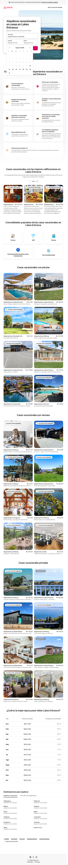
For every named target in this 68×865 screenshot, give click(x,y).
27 (19, 69)
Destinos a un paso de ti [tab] (10, 795)
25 (13, 69)
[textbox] (14, 43)
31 (9, 73)
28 (23, 69)
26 (16, 69)
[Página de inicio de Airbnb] (8, 7)
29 (26, 69)
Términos (37, 862)
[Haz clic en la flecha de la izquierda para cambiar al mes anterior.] (9, 47)
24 (9, 69)
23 (30, 66)
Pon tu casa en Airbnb (55, 7)
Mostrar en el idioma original (50, 2)
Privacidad (30, 862)
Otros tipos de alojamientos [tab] (28, 795)
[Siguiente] (37, 181)
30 (30, 69)
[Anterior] (29, 181)
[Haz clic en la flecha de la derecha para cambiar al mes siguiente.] (29, 47)
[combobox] (22, 36)
